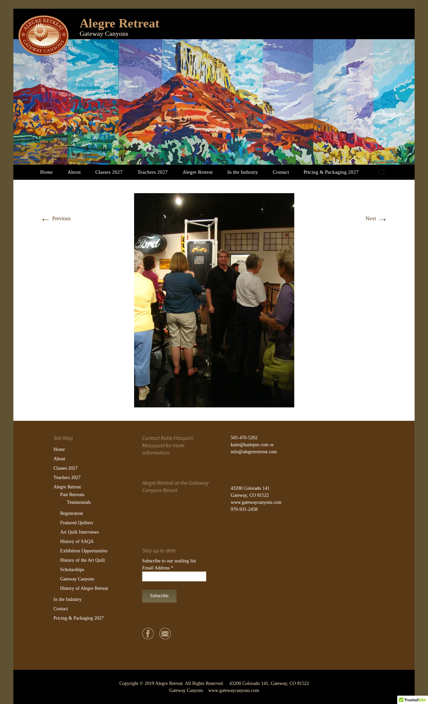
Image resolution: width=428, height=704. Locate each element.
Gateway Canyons (77, 578)
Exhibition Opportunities (83, 550)
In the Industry (242, 172)
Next (376, 218)
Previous (55, 218)
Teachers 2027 (152, 172)
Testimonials (79, 502)
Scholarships (72, 569)
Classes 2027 (109, 172)
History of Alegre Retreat (84, 588)
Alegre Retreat (198, 172)
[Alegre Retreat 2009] (214, 300)
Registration (71, 513)
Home (46, 172)
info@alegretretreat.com (254, 451)
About (74, 172)
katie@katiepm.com (250, 444)
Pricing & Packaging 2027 (331, 172)
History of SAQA (77, 541)
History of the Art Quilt (82, 560)
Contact (281, 172)
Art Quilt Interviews (79, 532)
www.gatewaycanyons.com (256, 502)
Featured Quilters (76, 522)
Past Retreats (72, 494)
